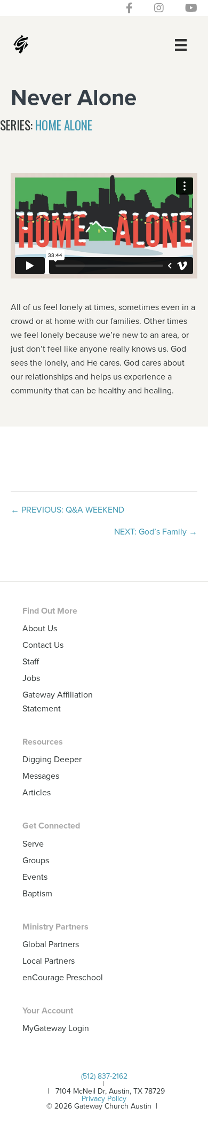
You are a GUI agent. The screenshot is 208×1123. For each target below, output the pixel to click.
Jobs (31, 678)
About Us (39, 628)
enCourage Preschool (62, 977)
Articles (36, 792)
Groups (35, 860)
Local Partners (48, 960)
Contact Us (42, 644)
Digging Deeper (52, 759)
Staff (30, 661)
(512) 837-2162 (104, 1076)
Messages (40, 775)
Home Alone (63, 125)
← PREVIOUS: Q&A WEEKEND (67, 509)
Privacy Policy (104, 1098)
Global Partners (50, 944)
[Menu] (181, 44)
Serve (33, 843)
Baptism (37, 893)
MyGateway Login (55, 1028)
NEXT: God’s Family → (155, 531)
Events (34, 876)
